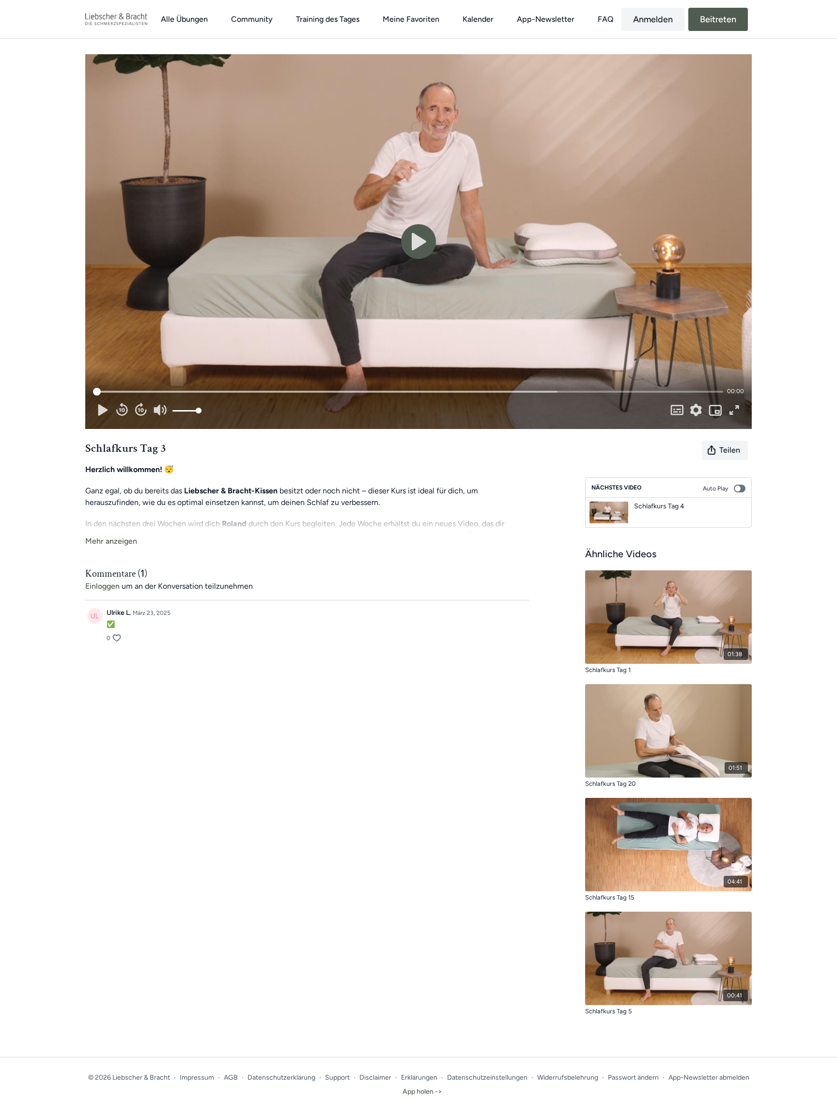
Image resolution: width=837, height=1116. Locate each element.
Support (337, 1077)
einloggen (102, 586)
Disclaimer (375, 1077)
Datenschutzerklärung (281, 1077)
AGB (231, 1077)
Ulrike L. (119, 613)
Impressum (197, 1077)
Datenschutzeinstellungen (487, 1077)
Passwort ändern (633, 1077)
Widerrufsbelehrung (567, 1077)
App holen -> (422, 1091)
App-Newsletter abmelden (708, 1077)
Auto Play (715, 488)
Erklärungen (419, 1077)
